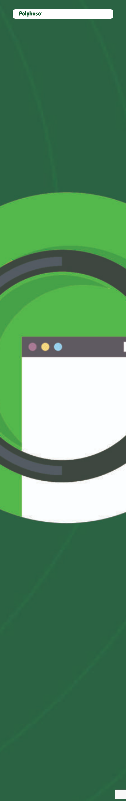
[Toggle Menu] (104, 14)
